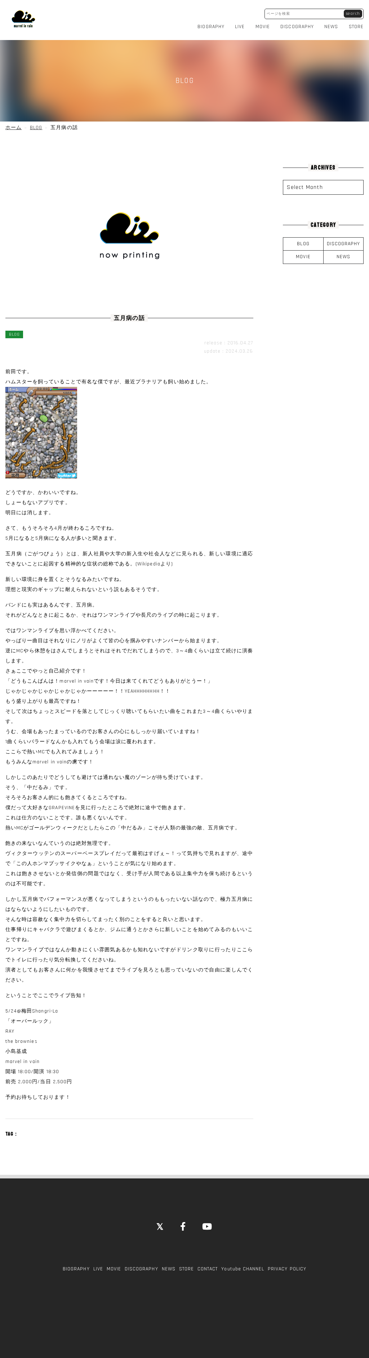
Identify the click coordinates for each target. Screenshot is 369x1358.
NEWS (331, 26)
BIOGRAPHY (210, 26)
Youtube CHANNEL (242, 1269)
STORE (356, 26)
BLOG (303, 244)
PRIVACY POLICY (287, 1269)
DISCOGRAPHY (297, 26)
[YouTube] (207, 1227)
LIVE (240, 26)
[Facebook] (183, 1227)
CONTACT (207, 1269)
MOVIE (262, 26)
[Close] (160, 1227)
